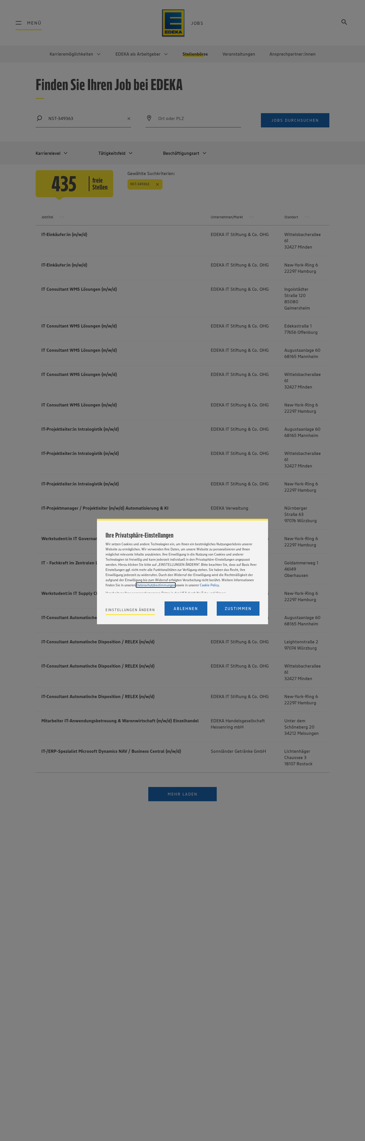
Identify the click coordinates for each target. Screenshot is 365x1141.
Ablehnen (186, 608)
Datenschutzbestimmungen (155, 585)
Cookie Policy (209, 585)
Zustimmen (238, 608)
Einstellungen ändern (130, 610)
